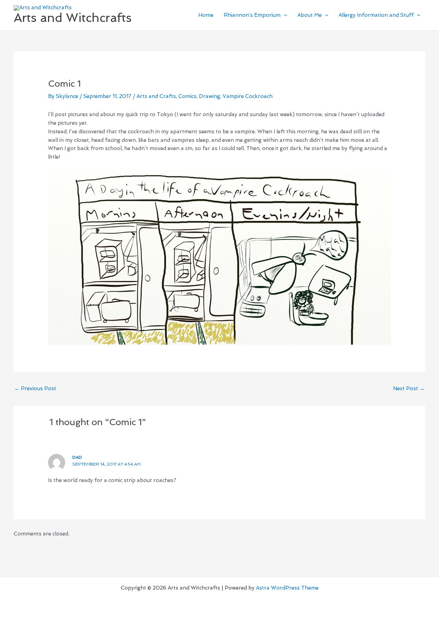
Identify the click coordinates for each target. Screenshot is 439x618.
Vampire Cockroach (248, 96)
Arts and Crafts (156, 96)
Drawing (209, 96)
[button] (284, 15)
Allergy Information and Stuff (376, 15)
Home (205, 15)
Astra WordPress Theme (287, 588)
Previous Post (35, 388)
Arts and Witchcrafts (73, 18)
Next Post (409, 388)
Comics (187, 96)
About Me (309, 15)
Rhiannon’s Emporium (252, 15)
